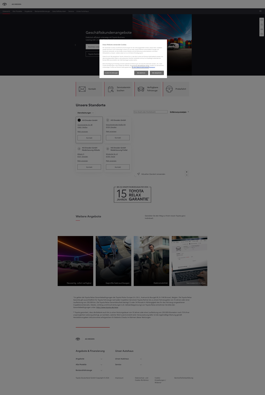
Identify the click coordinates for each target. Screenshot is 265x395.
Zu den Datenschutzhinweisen (140, 67)
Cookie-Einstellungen (111, 73)
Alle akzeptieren (157, 73)
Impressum (152, 67)
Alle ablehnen (141, 73)
